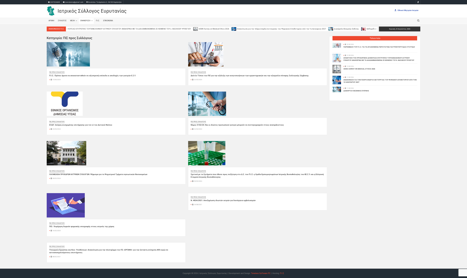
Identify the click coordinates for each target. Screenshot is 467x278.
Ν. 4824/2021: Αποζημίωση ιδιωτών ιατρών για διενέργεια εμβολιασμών (223, 200)
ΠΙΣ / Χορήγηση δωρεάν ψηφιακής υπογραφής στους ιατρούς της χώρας (81, 226)
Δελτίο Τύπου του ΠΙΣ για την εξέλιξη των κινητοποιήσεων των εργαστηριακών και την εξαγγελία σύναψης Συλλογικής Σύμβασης (250, 76)
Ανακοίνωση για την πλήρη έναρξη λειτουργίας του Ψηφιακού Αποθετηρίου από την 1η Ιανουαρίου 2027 (269, 29)
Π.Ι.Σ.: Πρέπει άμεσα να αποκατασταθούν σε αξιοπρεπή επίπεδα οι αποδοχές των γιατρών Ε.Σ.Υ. (92, 76)
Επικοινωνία (108, 21)
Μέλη (72, 21)
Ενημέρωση (85, 21)
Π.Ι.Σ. (98, 21)
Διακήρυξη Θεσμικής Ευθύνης (333, 29)
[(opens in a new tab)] (183, 29)
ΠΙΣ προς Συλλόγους (57, 72)
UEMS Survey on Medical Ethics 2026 (201, 29)
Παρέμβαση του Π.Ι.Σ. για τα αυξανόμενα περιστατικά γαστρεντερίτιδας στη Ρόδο (379, 47)
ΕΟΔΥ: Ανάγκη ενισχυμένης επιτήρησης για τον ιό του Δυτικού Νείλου (80, 125)
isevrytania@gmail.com (74, 2)
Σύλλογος (62, 21)
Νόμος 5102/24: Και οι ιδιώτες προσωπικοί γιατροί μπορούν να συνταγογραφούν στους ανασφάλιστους (237, 125)
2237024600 (55, 2)
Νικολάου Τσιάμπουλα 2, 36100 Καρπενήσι (105, 2)
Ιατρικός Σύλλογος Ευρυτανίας (92, 11)
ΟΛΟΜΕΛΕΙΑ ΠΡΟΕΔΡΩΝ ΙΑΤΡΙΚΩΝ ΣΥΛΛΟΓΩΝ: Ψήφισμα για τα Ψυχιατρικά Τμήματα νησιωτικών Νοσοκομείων (98, 174)
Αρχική (51, 21)
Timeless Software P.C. (261, 273)
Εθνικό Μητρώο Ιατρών (407, 10)
